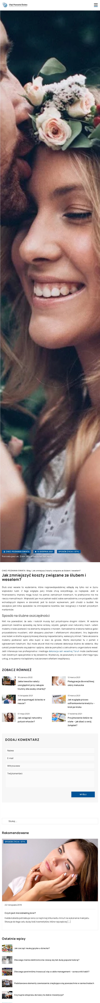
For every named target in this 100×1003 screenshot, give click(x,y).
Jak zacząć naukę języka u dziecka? (32, 948)
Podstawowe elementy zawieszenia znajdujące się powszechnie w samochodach (54, 983)
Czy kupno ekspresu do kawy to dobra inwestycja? (39, 995)
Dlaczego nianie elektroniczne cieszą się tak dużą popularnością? (46, 960)
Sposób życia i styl (68, 551)
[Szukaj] (5, 821)
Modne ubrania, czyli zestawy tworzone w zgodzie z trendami (37, 913)
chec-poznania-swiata (17, 551)
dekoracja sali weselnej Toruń (64, 651)
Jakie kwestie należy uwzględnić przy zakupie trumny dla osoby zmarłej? (32, 685)
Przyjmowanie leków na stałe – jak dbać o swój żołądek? (80, 721)
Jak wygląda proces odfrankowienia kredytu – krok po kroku (81, 703)
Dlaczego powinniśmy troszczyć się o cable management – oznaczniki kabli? (51, 971)
